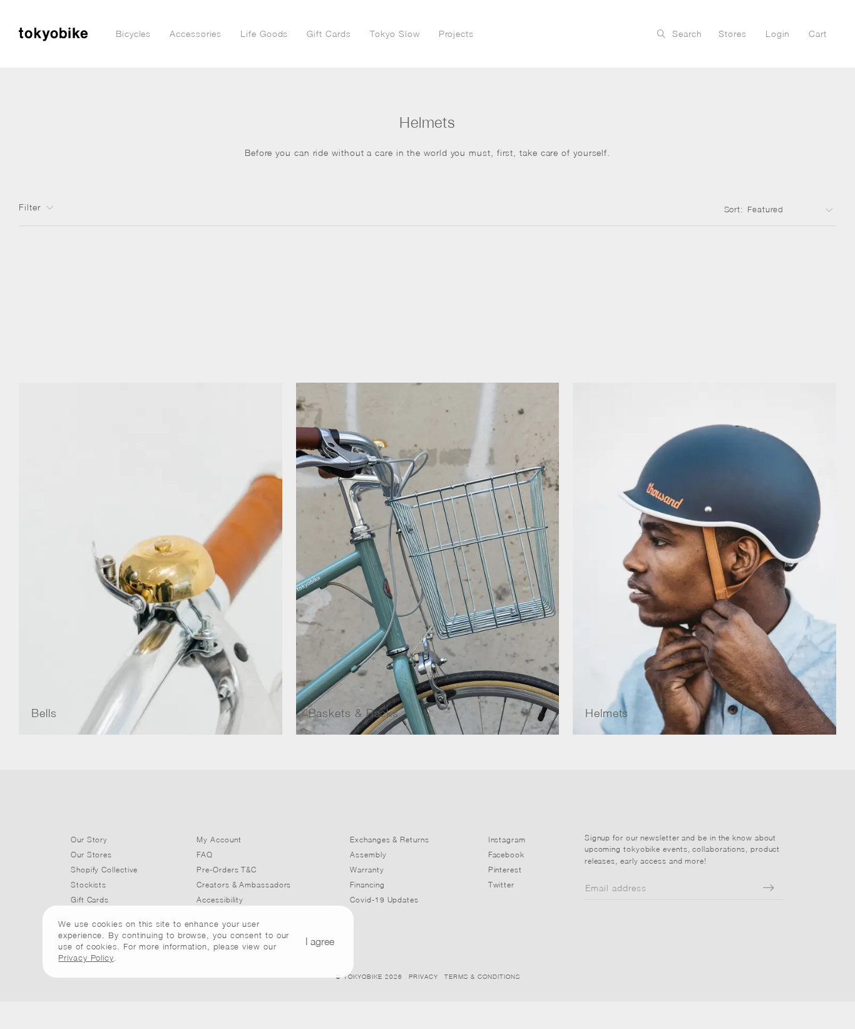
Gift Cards (329, 33)
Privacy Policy (86, 958)
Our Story (89, 839)
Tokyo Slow (395, 33)
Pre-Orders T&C (227, 869)
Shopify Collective (104, 869)
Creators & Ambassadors (244, 884)
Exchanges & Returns (389, 839)
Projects (456, 33)
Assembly (368, 854)
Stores (732, 33)
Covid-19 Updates (384, 899)
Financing (367, 884)
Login (778, 33)
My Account (219, 839)
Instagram (507, 839)
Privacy (423, 976)
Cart (818, 33)
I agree (319, 941)
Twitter (501, 884)
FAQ (205, 854)
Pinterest (505, 869)
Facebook (506, 854)
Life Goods (264, 33)
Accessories (196, 33)
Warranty (367, 869)
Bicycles (133, 33)
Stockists (88, 884)
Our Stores (91, 854)
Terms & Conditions (482, 976)
